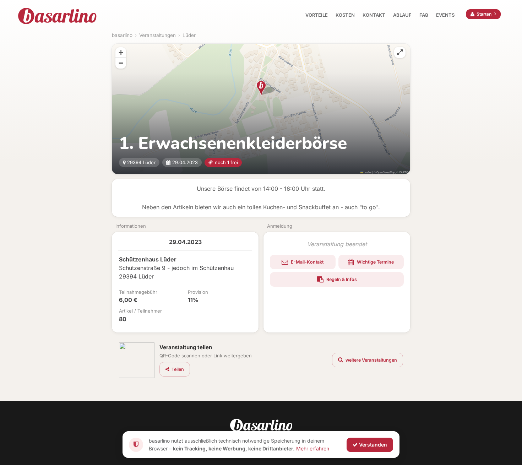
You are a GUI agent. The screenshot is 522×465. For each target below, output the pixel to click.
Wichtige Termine (375, 262)
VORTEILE (316, 15)
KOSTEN (345, 15)
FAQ (423, 15)
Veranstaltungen (157, 35)
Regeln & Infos (341, 279)
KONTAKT (374, 15)
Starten (484, 14)
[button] (261, 88)
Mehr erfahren (312, 448)
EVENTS (445, 15)
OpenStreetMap (385, 172)
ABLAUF (402, 15)
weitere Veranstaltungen (370, 360)
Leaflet (367, 172)
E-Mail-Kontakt (306, 262)
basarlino (122, 35)
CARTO (403, 172)
